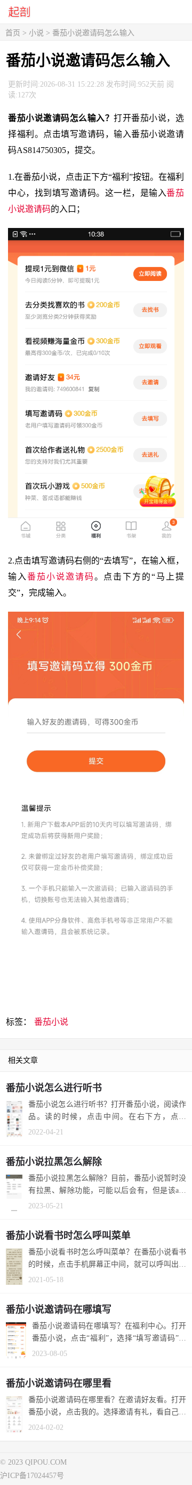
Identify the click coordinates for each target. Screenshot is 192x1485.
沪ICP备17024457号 (32, 1476)
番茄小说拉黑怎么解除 (54, 1161)
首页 (12, 33)
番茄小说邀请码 (60, 576)
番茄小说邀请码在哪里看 (58, 1383)
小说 (36, 33)
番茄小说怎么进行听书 (54, 1088)
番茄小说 (51, 1021)
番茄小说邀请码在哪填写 (58, 1309)
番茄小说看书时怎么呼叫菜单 (68, 1235)
